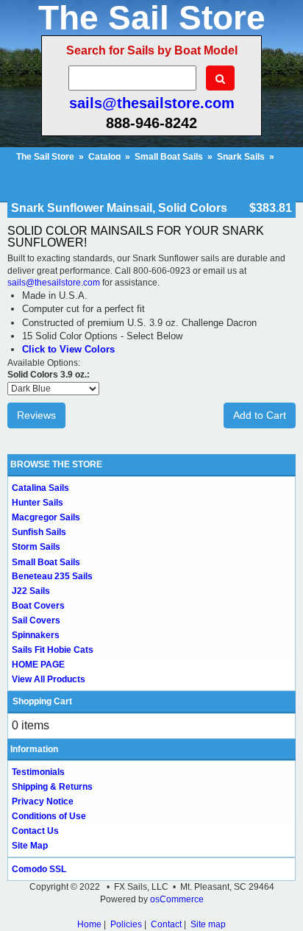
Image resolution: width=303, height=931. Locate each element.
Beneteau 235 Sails (52, 576)
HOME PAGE (38, 664)
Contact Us (35, 831)
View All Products (48, 679)
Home (89, 924)
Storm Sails (36, 547)
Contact (166, 924)
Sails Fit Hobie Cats (52, 650)
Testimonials (38, 772)
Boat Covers (38, 606)
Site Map (30, 845)
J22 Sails (31, 591)
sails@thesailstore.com (152, 103)
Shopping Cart (42, 701)
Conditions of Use (49, 816)
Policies (126, 924)
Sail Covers (36, 620)
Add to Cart (259, 415)
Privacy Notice (43, 801)
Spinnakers (36, 635)
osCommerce (177, 899)
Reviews (36, 415)
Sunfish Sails (39, 532)
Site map (208, 924)
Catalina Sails (40, 488)
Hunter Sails (37, 503)
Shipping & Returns (52, 787)
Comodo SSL (39, 869)
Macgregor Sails (46, 517)
